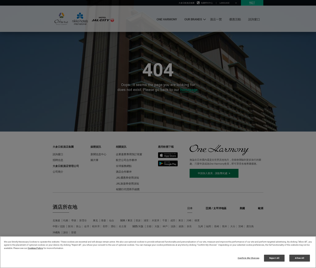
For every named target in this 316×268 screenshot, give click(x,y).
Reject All (274, 258)
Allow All (299, 258)
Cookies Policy (35, 248)
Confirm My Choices (248, 258)
